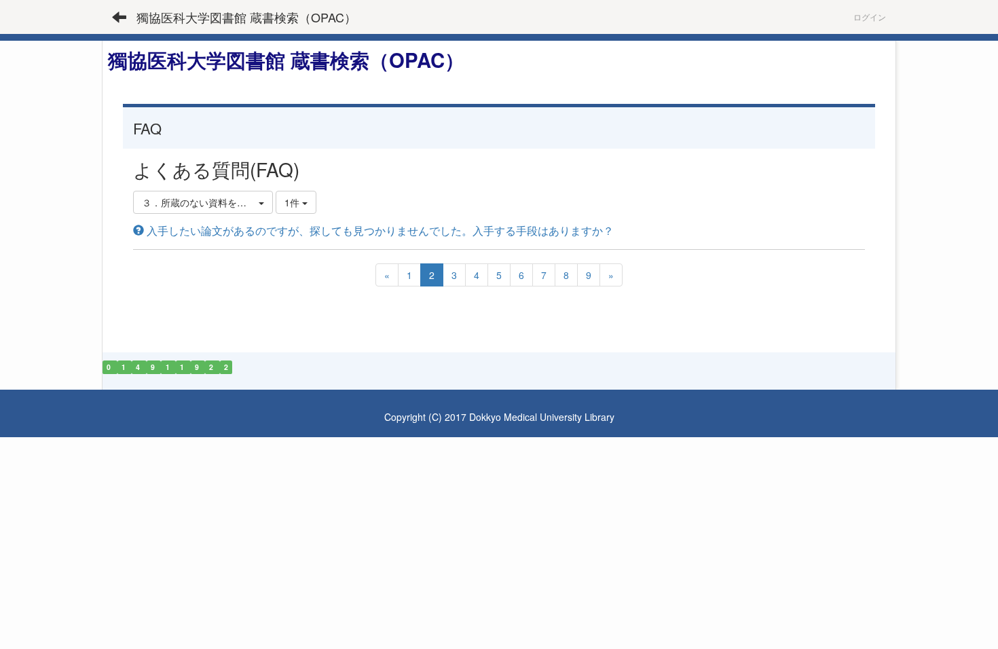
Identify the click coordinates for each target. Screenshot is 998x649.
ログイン (869, 16)
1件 (293, 202)
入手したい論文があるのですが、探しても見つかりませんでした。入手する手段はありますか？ (379, 230)
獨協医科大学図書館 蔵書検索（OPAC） (246, 17)
